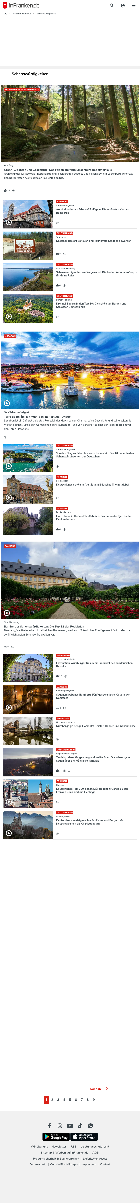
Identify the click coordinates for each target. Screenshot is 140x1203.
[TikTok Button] (80, 1125)
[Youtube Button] (70, 1125)
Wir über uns (39, 1147)
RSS (73, 1147)
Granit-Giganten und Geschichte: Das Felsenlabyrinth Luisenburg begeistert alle (58, 170)
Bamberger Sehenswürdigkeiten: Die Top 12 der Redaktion (44, 627)
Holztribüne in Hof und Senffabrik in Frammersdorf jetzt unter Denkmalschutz (94, 517)
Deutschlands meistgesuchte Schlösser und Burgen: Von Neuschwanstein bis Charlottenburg (90, 822)
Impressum (89, 1164)
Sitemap (46, 1153)
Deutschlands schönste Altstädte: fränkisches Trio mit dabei (92, 484)
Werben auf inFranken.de (71, 1153)
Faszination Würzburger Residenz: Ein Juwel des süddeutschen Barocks (94, 664)
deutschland (65, 233)
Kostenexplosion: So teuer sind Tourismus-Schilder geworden (93, 241)
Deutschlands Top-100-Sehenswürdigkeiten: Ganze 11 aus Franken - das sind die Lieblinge (92, 790)
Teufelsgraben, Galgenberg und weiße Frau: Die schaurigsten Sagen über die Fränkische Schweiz (93, 759)
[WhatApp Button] (90, 1125)
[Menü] (133, 5)
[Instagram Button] (59, 1126)
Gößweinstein (66, 749)
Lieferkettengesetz (95, 1159)
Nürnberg (63, 718)
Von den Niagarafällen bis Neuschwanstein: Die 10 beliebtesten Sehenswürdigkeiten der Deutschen (95, 454)
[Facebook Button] (49, 1125)
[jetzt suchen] (111, 5)
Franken (62, 477)
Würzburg (63, 655)
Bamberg (62, 201)
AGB (95, 1153)
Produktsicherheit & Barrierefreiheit (56, 1159)
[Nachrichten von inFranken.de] (19, 5)
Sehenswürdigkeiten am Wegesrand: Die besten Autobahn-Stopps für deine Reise (96, 273)
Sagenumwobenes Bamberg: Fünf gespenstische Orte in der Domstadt (93, 696)
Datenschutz (38, 1164)
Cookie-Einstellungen (64, 1164)
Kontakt (105, 1164)
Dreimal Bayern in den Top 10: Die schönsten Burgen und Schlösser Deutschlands (91, 305)
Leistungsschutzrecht (95, 1147)
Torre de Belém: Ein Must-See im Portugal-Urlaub (37, 417)
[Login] (122, 5)
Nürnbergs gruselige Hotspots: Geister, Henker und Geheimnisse (96, 726)
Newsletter (59, 1147)
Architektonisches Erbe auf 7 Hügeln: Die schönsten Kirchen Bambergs (92, 211)
